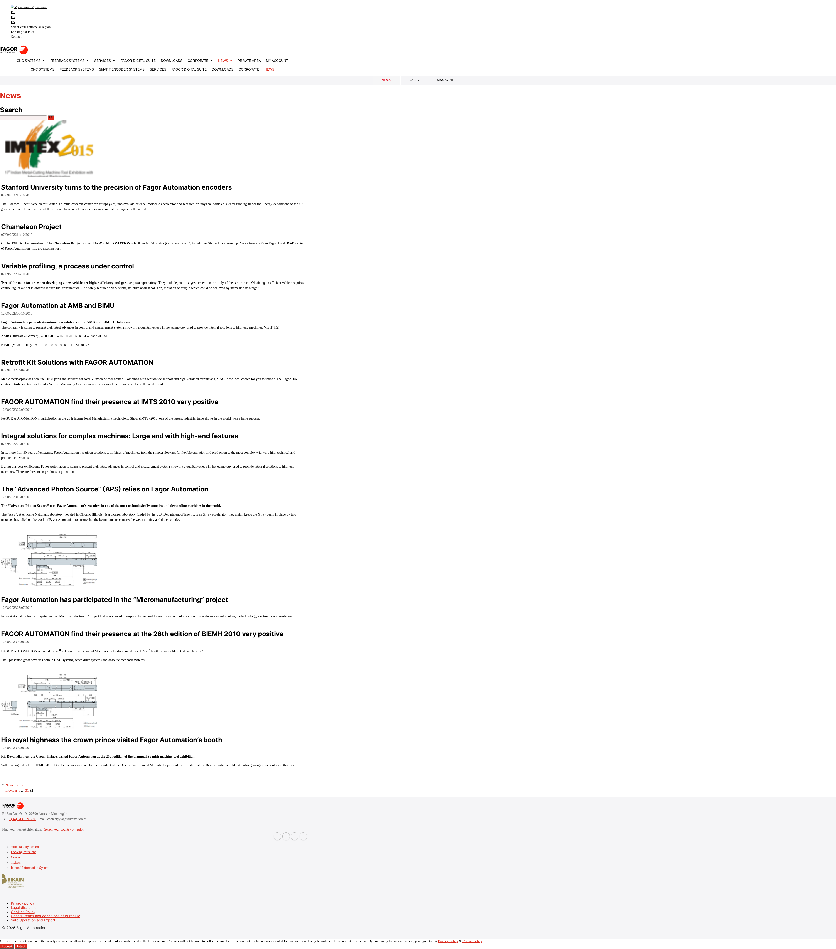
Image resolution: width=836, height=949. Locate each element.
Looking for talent (23, 32)
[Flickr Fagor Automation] (277, 836)
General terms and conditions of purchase (45, 916)
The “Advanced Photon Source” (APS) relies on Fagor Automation (104, 489)
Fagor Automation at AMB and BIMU (58, 305)
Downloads (171, 60)
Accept (7, 946)
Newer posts (14, 785)
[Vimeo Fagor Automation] (294, 836)
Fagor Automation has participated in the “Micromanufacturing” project (114, 599)
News (223, 60)
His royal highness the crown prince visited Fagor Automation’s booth (111, 740)
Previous (9, 790)
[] (51, 117)
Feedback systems (67, 60)
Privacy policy (22, 903)
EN (13, 22)
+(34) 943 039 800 (22, 819)
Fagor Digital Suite (138, 60)
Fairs (414, 80)
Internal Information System (30, 868)
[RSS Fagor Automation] (303, 836)
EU (13, 12)
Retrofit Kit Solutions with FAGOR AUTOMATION (77, 362)
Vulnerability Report (25, 847)
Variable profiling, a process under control (67, 266)
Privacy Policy (448, 941)
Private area (249, 60)
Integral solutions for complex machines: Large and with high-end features (119, 436)
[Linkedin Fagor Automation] (286, 836)
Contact (16, 36)
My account (277, 60)
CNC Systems (28, 60)
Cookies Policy (23, 912)
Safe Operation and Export (33, 920)
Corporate (198, 60)
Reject (20, 946)
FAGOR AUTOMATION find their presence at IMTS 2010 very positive (109, 402)
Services (102, 60)
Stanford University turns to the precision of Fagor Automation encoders (116, 187)
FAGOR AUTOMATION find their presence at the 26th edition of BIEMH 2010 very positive (142, 634)
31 (27, 790)
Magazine (445, 80)
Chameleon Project (31, 227)
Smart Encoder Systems (122, 69)
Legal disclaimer (24, 907)
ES (13, 17)
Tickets (16, 862)
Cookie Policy (472, 941)
